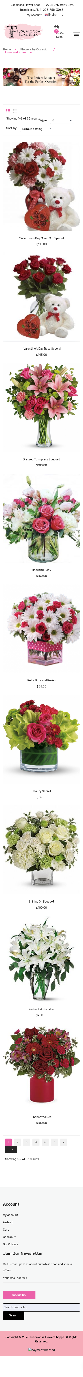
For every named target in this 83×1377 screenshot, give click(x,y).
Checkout (9, 1237)
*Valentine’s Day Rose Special (41, 348)
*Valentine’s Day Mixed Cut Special (41, 238)
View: (43, 121)
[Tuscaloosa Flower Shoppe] (28, 31)
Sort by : (12, 128)
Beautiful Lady (41, 570)
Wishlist (8, 1222)
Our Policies (10, 1244)
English (52, 14)
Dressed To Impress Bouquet (41, 459)
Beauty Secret (41, 791)
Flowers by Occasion (34, 49)
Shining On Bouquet (41, 901)
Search (13, 1315)
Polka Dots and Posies (41, 680)
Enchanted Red (42, 1117)
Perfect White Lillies (42, 1009)
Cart (6, 1229)
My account (34, 14)
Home (7, 49)
